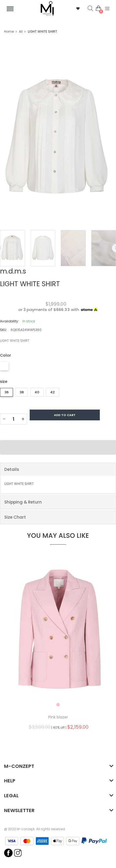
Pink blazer (58, 717)
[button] (58, 447)
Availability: (9, 321)
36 (6, 392)
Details (11, 469)
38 (21, 392)
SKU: (3, 329)
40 (37, 392)
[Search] (86, 9)
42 (52, 392)
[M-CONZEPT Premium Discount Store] (47, 8)
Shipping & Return (23, 502)
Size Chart (15, 517)
